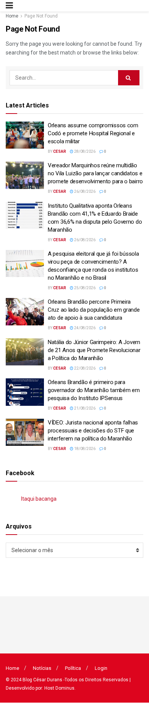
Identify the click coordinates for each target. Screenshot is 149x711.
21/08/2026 (84, 408)
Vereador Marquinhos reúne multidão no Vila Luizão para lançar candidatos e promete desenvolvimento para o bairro (95, 173)
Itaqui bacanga (39, 499)
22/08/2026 (84, 368)
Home (12, 16)
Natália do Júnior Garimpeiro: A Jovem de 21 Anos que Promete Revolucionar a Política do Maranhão (94, 350)
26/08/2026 (84, 191)
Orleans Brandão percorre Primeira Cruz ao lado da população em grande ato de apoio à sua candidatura (94, 309)
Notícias (42, 668)
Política (73, 668)
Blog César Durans (42, 679)
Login (101, 668)
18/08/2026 (84, 449)
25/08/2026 (84, 288)
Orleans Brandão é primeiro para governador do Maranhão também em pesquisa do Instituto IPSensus (93, 390)
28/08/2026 (84, 151)
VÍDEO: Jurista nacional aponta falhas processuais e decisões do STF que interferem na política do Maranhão (93, 430)
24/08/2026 (84, 328)
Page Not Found (41, 16)
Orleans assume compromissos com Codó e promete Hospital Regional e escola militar (93, 133)
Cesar (59, 151)
